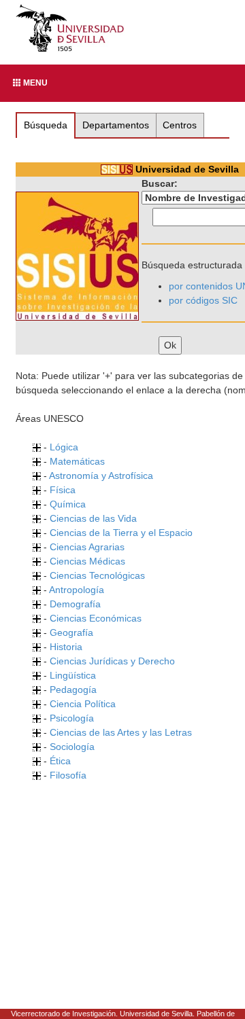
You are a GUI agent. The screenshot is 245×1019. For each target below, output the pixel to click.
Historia (66, 646)
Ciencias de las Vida (93, 518)
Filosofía (68, 775)
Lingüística (73, 675)
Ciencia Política (83, 703)
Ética (60, 760)
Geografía (71, 632)
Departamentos (115, 125)
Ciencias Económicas (96, 618)
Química (68, 504)
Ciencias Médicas (87, 561)
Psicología (72, 718)
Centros (180, 125)
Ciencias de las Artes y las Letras (121, 732)
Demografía (75, 603)
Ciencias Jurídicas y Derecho (112, 661)
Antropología (76, 589)
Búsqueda (45, 125)
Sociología (72, 746)
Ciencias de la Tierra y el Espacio (121, 532)
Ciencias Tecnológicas (97, 575)
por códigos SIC (203, 300)
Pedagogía (73, 689)
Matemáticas (77, 461)
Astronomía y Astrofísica (101, 475)
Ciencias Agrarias (87, 546)
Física (63, 489)
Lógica (64, 447)
